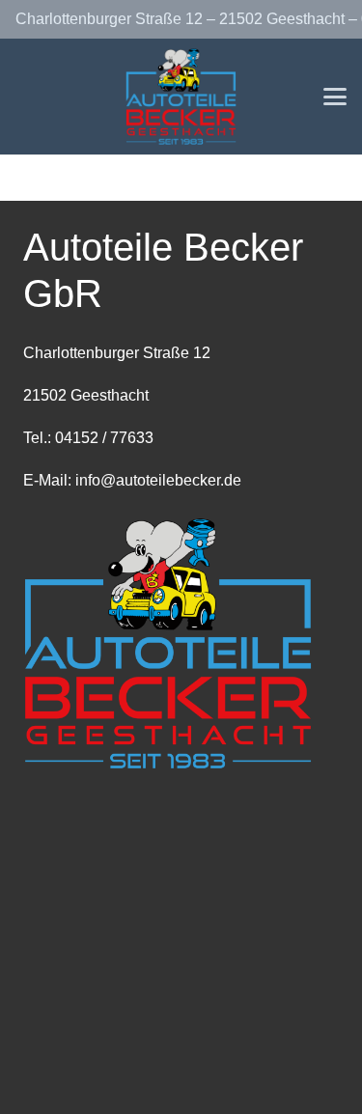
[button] (335, 96)
